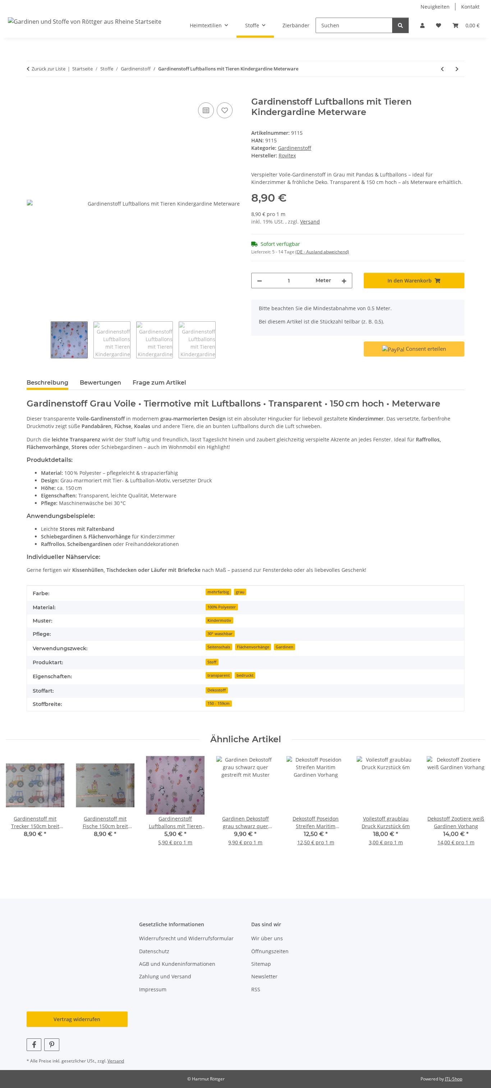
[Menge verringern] (259, 280)
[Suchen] (400, 25)
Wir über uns (267, 938)
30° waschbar (220, 633)
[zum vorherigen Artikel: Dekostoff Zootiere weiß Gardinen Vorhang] (442, 69)
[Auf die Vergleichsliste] (206, 110)
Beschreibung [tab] (47, 382)
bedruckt (245, 675)
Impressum (152, 989)
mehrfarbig (218, 592)
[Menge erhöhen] (344, 280)
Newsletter (264, 976)
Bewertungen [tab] (100, 382)
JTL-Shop (453, 1079)
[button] (422, 25)
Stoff (211, 662)
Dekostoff (216, 690)
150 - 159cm (218, 703)
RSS (255, 989)
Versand (310, 221)
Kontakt (470, 6)
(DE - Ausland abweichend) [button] (322, 252)
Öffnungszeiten (270, 951)
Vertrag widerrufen (77, 1019)
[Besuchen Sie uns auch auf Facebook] (34, 1044)
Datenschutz (154, 951)
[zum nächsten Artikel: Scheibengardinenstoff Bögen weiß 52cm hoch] (457, 69)
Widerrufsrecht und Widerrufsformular (186, 938)
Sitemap (261, 963)
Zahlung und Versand (165, 976)
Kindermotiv (219, 620)
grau (240, 592)
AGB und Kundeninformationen (177, 963)
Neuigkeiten (435, 6)
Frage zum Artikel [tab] (159, 382)
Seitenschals (218, 646)
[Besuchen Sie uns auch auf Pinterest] (51, 1044)
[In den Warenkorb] (32, 93)
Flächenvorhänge (253, 646)
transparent (218, 675)
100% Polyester (221, 607)
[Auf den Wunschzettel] (225, 110)
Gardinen (284, 646)
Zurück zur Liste (48, 68)
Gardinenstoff (294, 147)
